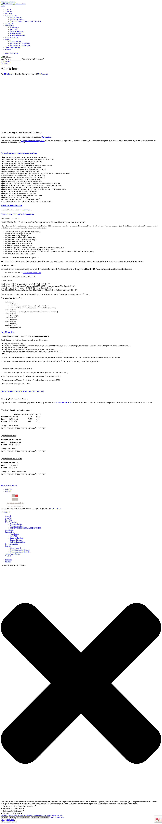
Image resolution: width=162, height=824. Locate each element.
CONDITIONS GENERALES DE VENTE (25, 528)
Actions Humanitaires (17, 542)
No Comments (43, 74)
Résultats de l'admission (11, 205)
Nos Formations (10, 522)
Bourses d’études (16, 540)
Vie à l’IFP (13, 536)
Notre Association (11, 544)
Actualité (8, 518)
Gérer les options (7, 815)
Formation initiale (16, 524)
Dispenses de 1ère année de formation (17, 214)
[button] (81, 683)
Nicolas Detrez (55, 508)
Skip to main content (8, 2)
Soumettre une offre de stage (20, 550)
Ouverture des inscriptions (32, 273)
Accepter (4, 817)
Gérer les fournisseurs (33, 815)
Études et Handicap (16, 538)
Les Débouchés (7, 332)
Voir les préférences (23, 817)
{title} (3, 820)
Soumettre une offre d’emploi (20, 552)
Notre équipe (14, 534)
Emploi (7, 546)
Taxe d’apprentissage (12, 554)
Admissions (5, 63)
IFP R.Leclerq (8, 74)
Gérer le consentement (9, 822)
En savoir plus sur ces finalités (51, 815)
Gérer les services (19, 815)
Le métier (8, 520)
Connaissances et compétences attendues (19, 153)
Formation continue (16, 526)
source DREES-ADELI (64, 403)
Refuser (12, 817)
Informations (9, 532)
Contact (8, 556)
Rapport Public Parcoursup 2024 (33, 141)
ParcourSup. (26, 210)
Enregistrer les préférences (40, 817)
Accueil (8, 516)
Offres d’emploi (15, 548)
